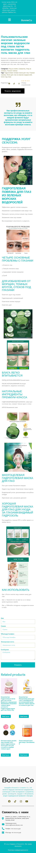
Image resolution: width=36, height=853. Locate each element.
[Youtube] (26, 801)
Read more (5, 716)
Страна (3, 626)
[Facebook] (9, 83)
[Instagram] (19, 83)
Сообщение (5, 649)
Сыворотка (22, 69)
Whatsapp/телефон (7, 634)
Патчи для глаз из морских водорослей (19, 75)
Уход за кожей (13, 69)
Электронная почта (7, 642)
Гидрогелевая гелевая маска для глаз (16, 73)
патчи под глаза (6, 77)
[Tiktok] (14, 83)
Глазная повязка (12, 71)
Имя (2, 618)
